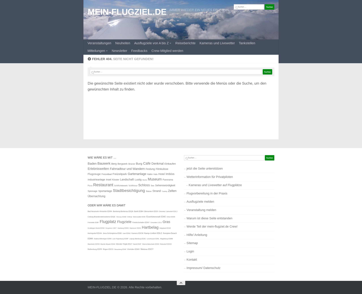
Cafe (147, 163)
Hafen (150, 174)
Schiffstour (133, 186)
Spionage (92, 191)
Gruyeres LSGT (111, 228)
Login (190, 251)
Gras (166, 222)
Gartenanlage (137, 174)
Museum (155, 179)
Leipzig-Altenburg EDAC (137, 239)
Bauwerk (103, 163)
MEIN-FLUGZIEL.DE (127, 12)
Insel (108, 179)
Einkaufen (170, 163)
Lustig (138, 179)
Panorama (168, 179)
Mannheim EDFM (94, 244)
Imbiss (170, 173)
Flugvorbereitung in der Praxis (207, 193)
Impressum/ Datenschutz (203, 268)
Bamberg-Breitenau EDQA (123, 211)
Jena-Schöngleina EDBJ (112, 233)
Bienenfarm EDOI (151, 211)
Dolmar (129, 217)
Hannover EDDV (135, 228)
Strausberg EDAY (120, 249)
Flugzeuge (94, 174)
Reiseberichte (185, 43)
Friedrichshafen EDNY (141, 222)
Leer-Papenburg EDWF (120, 239)
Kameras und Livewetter (217, 43)
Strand (156, 190)
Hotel (161, 174)
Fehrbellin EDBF (93, 222)
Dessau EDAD (121, 217)
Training (164, 191)
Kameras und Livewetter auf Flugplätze (215, 185)
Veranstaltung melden (201, 210)
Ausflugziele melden (200, 201)
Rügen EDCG (108, 249)
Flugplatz (108, 221)
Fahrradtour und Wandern (127, 169)
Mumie (144, 180)
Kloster (115, 179)
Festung (150, 169)
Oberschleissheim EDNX (150, 244)
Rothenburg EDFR (95, 249)
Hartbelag (150, 227)
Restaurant (103, 184)
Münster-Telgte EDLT (124, 244)
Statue (149, 191)
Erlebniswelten (98, 169)
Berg (114, 163)
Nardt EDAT (137, 244)
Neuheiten (122, 43)
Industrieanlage (96, 179)
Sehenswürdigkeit (165, 185)
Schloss (144, 185)
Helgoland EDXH (165, 228)
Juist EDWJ (127, 233)
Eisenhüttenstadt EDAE (156, 217)
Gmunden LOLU (156, 222)
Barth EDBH (139, 211)
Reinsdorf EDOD (166, 244)
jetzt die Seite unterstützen (205, 168)
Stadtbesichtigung (129, 190)
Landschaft (127, 179)
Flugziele (124, 222)
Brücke (131, 164)
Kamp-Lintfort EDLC (153, 233)
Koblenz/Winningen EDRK (103, 239)
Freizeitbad (107, 174)
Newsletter (119, 51)
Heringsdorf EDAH (95, 233)
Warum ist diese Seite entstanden (209, 218)
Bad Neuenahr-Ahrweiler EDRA (100, 211)
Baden (92, 163)
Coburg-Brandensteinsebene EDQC (102, 217)
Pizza (90, 186)
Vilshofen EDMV (133, 249)
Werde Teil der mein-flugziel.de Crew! (212, 226)
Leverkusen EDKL (153, 239)
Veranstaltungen (99, 43)
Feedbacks (139, 51)
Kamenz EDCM (137, 233)
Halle (155, 174)
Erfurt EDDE (171, 217)
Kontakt (192, 259)
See (152, 185)
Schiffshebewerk (121, 186)
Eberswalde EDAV (139, 217)
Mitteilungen (96, 51)
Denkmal (157, 163)
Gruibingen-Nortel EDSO (96, 228)
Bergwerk (123, 163)
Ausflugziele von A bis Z (151, 43)
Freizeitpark (120, 174)
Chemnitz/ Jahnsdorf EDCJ (168, 211)
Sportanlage (105, 190)
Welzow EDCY (147, 249)
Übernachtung (96, 196)
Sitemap (192, 243)
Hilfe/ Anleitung (197, 235)
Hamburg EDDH (123, 228)
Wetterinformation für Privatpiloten (210, 177)
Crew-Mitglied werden (167, 51)
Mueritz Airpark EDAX (107, 244)
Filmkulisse (162, 169)
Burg (139, 163)
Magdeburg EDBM (166, 239)
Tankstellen (247, 43)
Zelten (172, 191)
